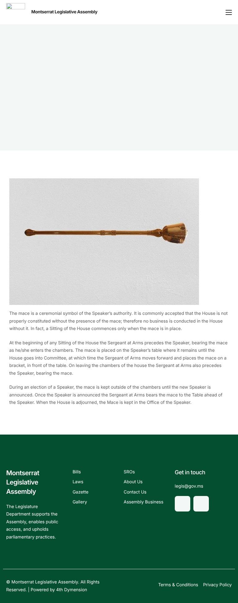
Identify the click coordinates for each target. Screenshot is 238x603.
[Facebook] (182, 503)
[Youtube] (201, 503)
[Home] (15, 12)
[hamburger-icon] (229, 12)
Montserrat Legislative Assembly (64, 12)
